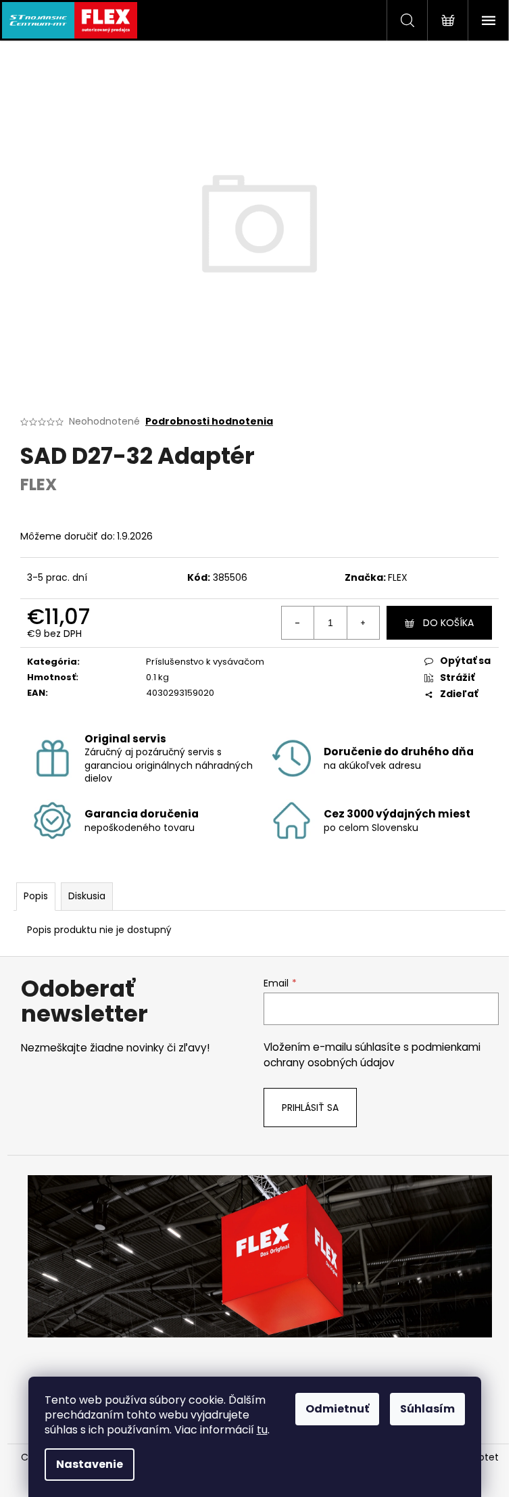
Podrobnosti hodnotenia (209, 421)
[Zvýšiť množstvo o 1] (363, 623)
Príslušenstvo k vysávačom (205, 661)
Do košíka (448, 622)
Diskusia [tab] (86, 896)
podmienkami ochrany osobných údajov (372, 1054)
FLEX (397, 577)
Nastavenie (89, 1464)
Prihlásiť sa (310, 1107)
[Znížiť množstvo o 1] (298, 623)
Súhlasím (427, 1409)
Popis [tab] (36, 896)
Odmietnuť (337, 1409)
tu (262, 1429)
